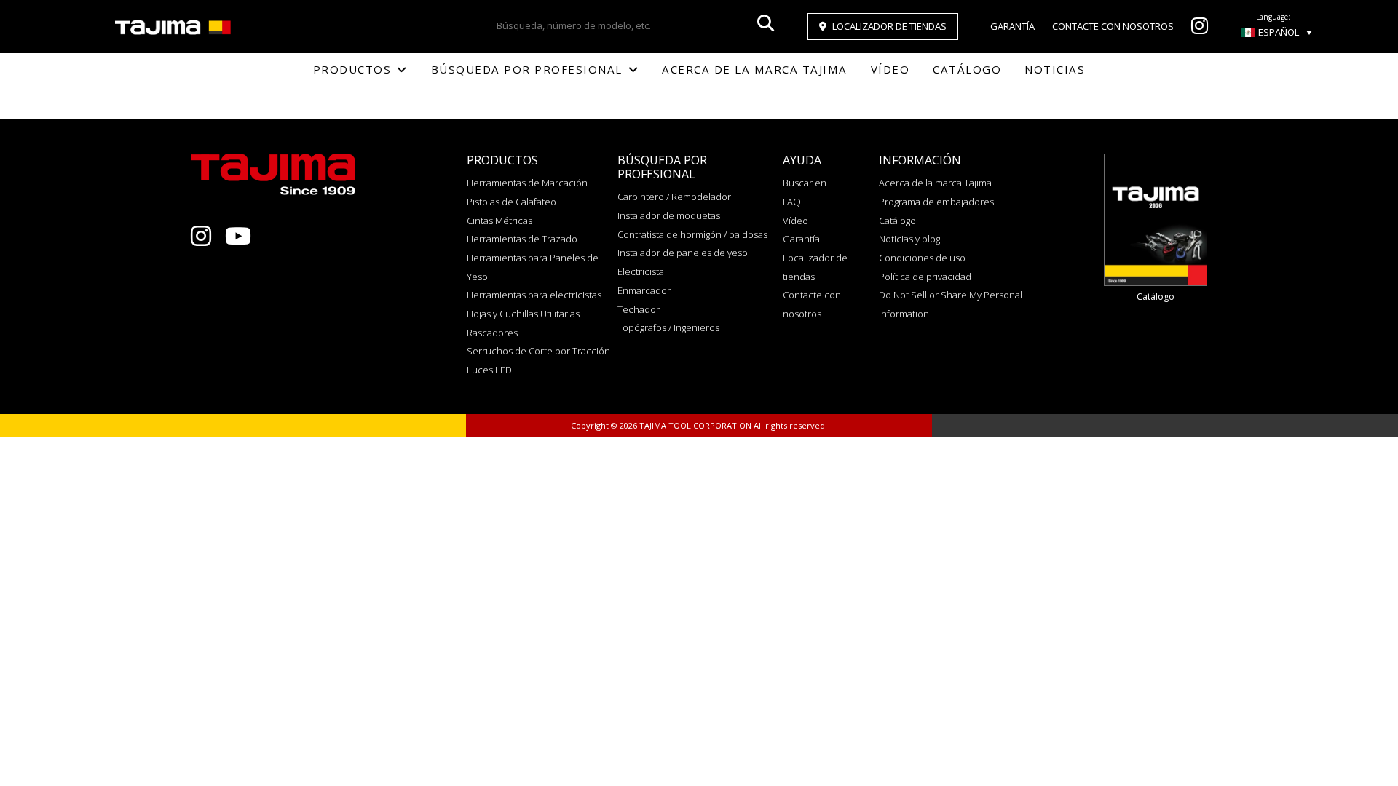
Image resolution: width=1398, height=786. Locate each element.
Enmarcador (644, 290)
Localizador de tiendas (889, 26)
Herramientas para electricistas (534, 294)
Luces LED (489, 369)
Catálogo (967, 69)
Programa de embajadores (936, 201)
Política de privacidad (925, 276)
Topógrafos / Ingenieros (668, 327)
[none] (1276, 32)
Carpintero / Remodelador (674, 196)
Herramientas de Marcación (527, 182)
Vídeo (890, 69)
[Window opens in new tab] (1199, 29)
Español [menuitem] (1278, 32)
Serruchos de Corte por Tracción (538, 350)
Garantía (1012, 26)
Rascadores (492, 332)
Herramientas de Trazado (522, 238)
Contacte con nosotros (1113, 26)
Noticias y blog (909, 238)
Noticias (1054, 69)
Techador (638, 309)
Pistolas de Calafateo (511, 201)
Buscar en (804, 182)
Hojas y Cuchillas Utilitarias (523, 313)
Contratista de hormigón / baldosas (692, 234)
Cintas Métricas (499, 220)
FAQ (792, 201)
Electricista (640, 271)
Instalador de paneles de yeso (682, 252)
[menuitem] (1276, 32)
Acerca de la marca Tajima (755, 69)
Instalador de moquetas (668, 215)
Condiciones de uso (922, 257)
